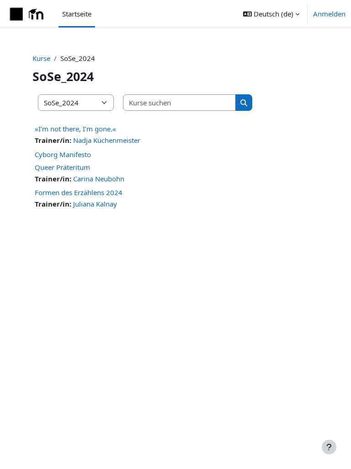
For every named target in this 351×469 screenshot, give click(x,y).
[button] (271, 13)
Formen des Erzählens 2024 (78, 192)
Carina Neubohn (98, 178)
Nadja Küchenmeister (106, 140)
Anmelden (329, 13)
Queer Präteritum (62, 167)
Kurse (41, 58)
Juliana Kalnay (95, 203)
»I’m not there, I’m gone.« (75, 128)
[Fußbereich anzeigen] (329, 447)
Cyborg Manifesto (63, 154)
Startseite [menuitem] (76, 13)
